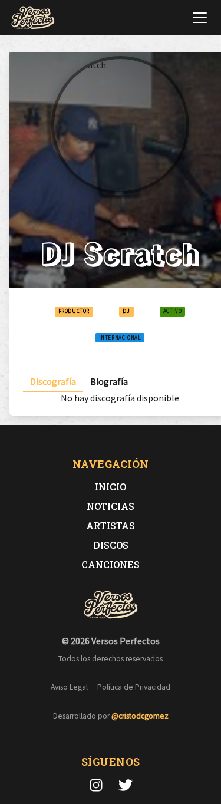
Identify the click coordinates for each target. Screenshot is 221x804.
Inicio (110, 486)
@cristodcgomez (140, 716)
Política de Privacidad (133, 687)
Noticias (110, 506)
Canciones (110, 564)
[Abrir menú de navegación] (200, 18)
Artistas (110, 525)
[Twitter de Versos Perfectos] (125, 785)
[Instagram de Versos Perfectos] (96, 785)
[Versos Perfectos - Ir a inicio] (33, 18)
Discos (110, 545)
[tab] (53, 381)
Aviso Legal (69, 687)
